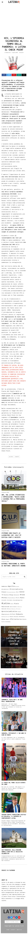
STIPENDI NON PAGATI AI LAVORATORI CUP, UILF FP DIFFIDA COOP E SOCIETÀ (11, 535)
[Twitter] (9, 75)
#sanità (17, 456)
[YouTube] (19, 917)
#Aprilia (11, 586)
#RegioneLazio (6, 614)
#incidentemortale (17, 600)
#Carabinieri (5, 589)
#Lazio (16, 603)
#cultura (6, 594)
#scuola (16, 616)
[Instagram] (14, 917)
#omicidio (4, 608)
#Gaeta (22, 597)
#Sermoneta (21, 616)
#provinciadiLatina (9, 611)
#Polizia (9, 608)
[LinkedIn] (16, 917)
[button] (24, 577)
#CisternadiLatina (16, 589)
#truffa (3, 621)
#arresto (17, 586)
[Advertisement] (14, 20)
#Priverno (18, 608)
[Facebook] (4, 75)
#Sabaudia (19, 614)
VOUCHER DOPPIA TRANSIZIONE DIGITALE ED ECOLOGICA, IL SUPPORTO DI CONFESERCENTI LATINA (14, 816)
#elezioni (16, 594)
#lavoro (12, 603)
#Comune (4, 592)
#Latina (11, 456)
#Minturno (20, 606)
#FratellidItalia (11, 597)
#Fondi (22, 595)
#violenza (7, 621)
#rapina (19, 611)
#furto (17, 597)
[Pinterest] (14, 75)
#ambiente (4, 586)
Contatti (13, 929)
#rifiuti (12, 614)
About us (19, 929)
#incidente (10, 600)
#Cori (17, 592)
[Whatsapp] (19, 75)
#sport (8, 619)
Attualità (21, 52)
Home (7, 929)
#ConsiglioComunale (11, 592)
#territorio (22, 619)
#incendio (4, 600)
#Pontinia (13, 608)
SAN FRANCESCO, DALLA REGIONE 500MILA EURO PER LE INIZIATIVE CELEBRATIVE (12, 851)
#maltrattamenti (13, 606)
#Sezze (3, 619)
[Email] (24, 75)
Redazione (8, 52)
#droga (11, 594)
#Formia (4, 597)
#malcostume (5, 606)
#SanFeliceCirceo (5, 616)
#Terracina (14, 619)
